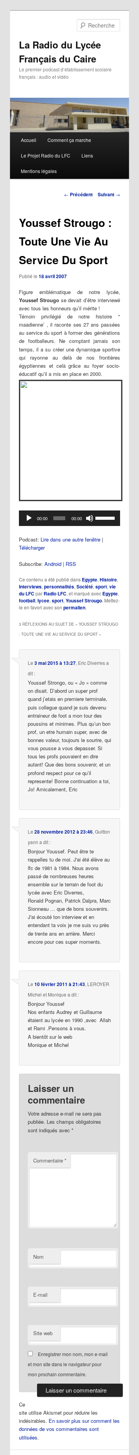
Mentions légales (39, 171)
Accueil (28, 140)
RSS (71, 563)
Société (84, 586)
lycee (43, 600)
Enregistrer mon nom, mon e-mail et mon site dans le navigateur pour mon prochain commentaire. (68, 1364)
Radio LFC (55, 593)
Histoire (108, 579)
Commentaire (49, 1160)
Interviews (30, 586)
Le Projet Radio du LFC (45, 155)
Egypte (89, 579)
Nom (38, 1256)
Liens (87, 155)
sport (101, 586)
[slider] (105, 517)
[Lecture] (29, 518)
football (27, 600)
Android (52, 563)
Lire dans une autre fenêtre (70, 539)
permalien (74, 607)
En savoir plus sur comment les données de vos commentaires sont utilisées (69, 1429)
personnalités (59, 586)
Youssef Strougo (84, 600)
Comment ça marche (69, 140)
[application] (69, 518)
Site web (43, 1333)
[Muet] (89, 518)
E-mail (40, 1294)
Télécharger (32, 547)
